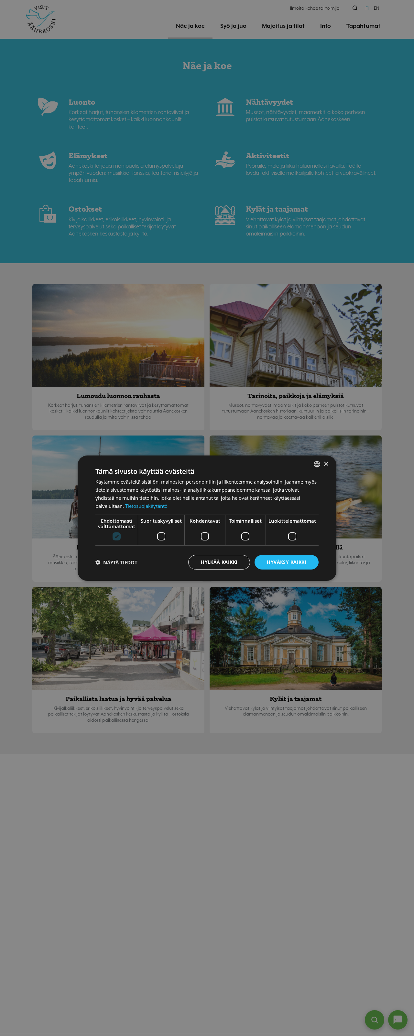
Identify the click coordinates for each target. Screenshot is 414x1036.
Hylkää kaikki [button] (219, 562)
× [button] (325, 463)
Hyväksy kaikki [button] (286, 562)
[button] (116, 562)
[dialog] (207, 518)
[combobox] (317, 464)
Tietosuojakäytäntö (146, 505)
